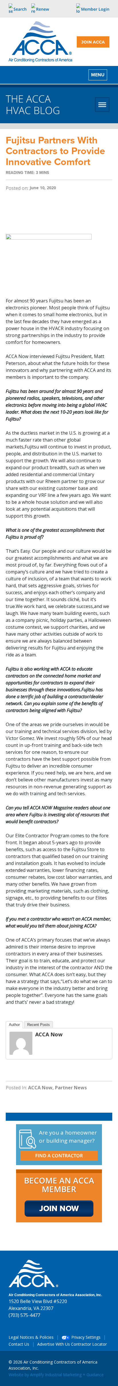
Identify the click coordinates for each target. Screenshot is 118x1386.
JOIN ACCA (93, 42)
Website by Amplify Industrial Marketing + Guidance (56, 1374)
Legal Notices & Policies (31, 1337)
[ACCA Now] (20, 1043)
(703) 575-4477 (24, 1315)
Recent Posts (38, 1025)
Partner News (71, 1087)
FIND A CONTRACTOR (59, 1155)
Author (14, 1025)
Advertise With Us (53, 1344)
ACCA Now (48, 1034)
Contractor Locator (89, 1344)
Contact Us (19, 1344)
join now (59, 1208)
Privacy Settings (85, 1337)
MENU (98, 74)
